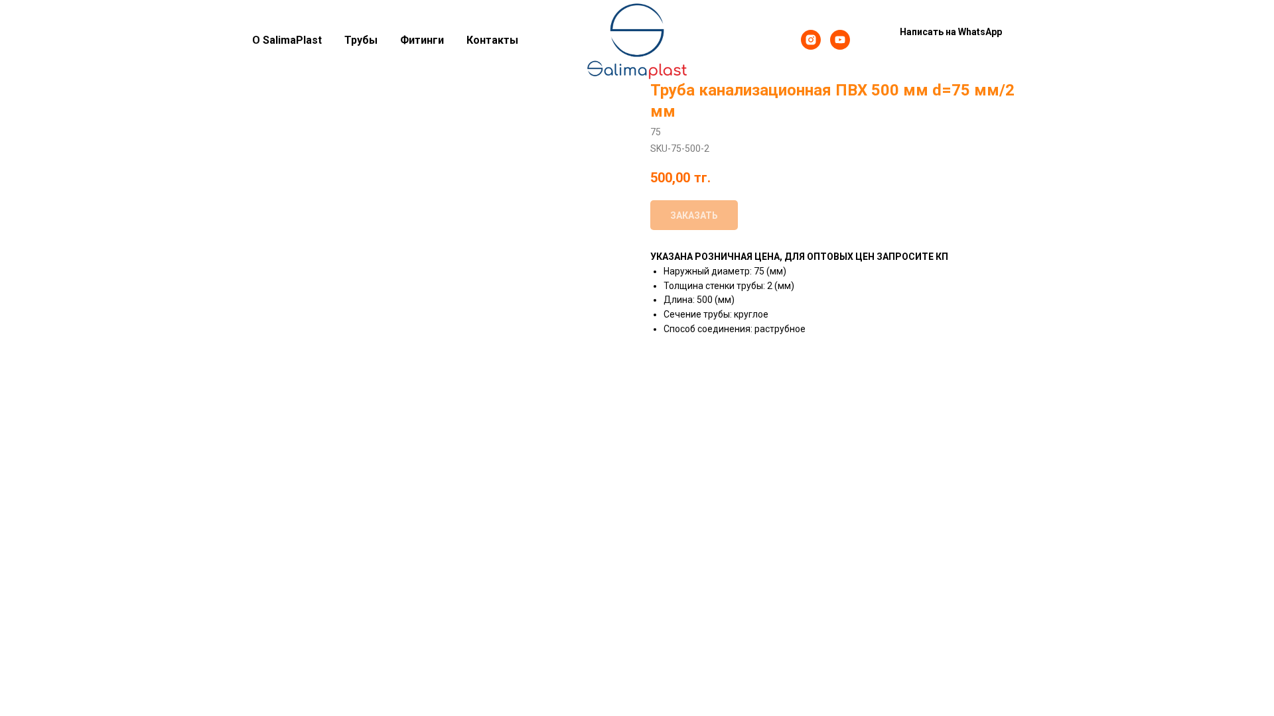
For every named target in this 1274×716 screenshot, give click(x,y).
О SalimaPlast (287, 40)
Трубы (361, 40)
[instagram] (811, 40)
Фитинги (422, 40)
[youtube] (840, 40)
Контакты (492, 40)
